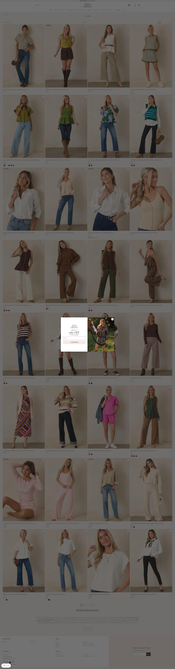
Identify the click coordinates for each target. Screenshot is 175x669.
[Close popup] (10, 663)
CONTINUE (74, 342)
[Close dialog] (112, 319)
